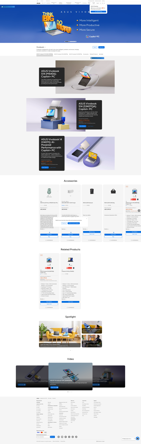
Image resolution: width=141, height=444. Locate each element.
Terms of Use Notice (56, 441)
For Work (37, 407)
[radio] (48, 195)
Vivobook (54, 398)
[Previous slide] (38, 377)
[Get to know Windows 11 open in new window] (97, 58)
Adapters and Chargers (63, 423)
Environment (73, 420)
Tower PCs (38, 420)
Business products (98, 0)
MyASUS (95, 415)
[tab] (69, 41)
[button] (103, 1)
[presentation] (49, 232)
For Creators (38, 409)
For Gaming (38, 412)
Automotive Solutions (85, 407)
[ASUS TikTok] (76, 437)
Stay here (64, 223)
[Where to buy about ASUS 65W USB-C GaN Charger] (70, 232)
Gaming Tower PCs (39, 422)
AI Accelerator (50, 420)
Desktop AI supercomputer (63, 411)
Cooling (49, 412)
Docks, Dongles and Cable (63, 424)
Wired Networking (62, 406)
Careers (72, 410)
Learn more (49, 234)
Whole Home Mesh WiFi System (63, 403)
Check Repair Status (97, 402)
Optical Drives (50, 417)
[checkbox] (49, 240)
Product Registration (97, 405)
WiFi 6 (49, 425)
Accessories (38, 427)
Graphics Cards (50, 409)
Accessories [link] (86, 54)
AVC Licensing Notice (85, 410)
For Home (38, 405)
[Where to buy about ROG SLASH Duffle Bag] (113, 232)
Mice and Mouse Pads (62, 416)
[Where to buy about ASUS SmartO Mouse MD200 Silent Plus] (49, 232)
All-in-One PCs (38, 419)
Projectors (38, 417)
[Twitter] (69, 437)
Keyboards (61, 414)
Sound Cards (50, 415)
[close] (86, 218)
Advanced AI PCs (85, 412)
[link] (38, 3)
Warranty (49, 402)
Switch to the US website (74, 223)
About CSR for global (74, 407)
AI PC (83, 402)
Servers (60, 409)
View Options (49, 301)
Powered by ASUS (91, 0)
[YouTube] (62, 437)
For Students (38, 410)
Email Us (95, 407)
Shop (43, 3)
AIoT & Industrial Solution (63, 408)
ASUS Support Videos (97, 412)
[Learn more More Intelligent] (70, 42)
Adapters (60, 404)
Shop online (73, 417)
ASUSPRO (84, 405)
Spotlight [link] (101, 54)
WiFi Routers (50, 427)
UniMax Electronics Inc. (74, 415)
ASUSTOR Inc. (73, 412)
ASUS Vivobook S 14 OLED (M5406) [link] (44, 54)
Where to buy (92, 232)
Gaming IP (61, 428)
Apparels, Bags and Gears (63, 421)
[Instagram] (59, 437)
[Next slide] (102, 377)
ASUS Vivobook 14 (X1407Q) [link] (75, 54)
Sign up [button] (52, 436)
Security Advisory (97, 410)
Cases (49, 410)
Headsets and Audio (62, 418)
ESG (71, 422)
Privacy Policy (63, 441)
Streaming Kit (61, 419)
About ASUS (73, 402)
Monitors (37, 415)
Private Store (94, 3)
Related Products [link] (94, 54)
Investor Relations (74, 405)
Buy (49, 236)
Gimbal (60, 426)
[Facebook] (66, 437)
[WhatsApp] (73, 437)
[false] (98, 11)
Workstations (38, 425)
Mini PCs (37, 424)
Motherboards (50, 407)
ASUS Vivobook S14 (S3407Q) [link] (61, 54)
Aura (83, 415)
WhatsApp (95, 417)
